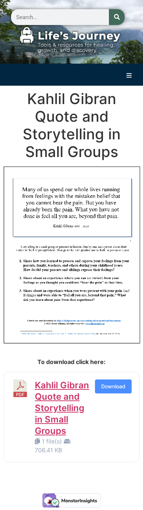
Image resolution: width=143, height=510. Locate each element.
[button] (129, 75)
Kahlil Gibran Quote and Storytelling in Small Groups (62, 408)
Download (113, 386)
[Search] (117, 17)
